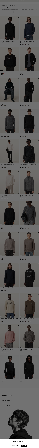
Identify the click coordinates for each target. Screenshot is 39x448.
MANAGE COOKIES (15, 445)
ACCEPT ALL (24, 445)
